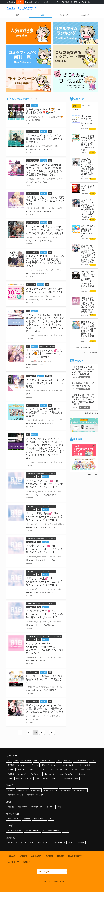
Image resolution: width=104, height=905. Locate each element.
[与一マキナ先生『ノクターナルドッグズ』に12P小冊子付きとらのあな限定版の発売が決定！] (16, 229)
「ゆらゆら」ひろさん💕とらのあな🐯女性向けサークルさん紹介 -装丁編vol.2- (44, 353)
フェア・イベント (47, 761)
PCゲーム (11, 769)
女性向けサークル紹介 (67, 765)
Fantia (10, 778)
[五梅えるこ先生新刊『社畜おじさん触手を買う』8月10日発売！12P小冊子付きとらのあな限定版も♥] (76, 325)
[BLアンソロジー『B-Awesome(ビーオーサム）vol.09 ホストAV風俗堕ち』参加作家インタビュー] (16, 643)
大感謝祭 (11, 774)
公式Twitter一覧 (59, 842)
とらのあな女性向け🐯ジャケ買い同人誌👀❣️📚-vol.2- (44, 111)
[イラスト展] (75, 56)
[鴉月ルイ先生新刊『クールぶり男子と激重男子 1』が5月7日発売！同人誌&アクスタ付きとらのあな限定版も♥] (76, 248)
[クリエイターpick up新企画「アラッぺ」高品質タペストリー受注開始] (16, 383)
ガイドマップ (13, 862)
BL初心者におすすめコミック (58, 769)
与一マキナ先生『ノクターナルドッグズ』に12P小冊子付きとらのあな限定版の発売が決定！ (45, 230)
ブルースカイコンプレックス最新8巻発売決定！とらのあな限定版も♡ (44, 138)
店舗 (30, 2)
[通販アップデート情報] (28, 80)
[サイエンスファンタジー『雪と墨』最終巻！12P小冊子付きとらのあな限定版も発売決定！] (16, 708)
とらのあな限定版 (80, 761)
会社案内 (23, 856)
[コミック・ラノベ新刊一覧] (28, 56)
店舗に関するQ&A (37, 807)
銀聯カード (62, 807)
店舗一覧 (11, 807)
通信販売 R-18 (22, 790)
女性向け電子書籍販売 (15, 795)
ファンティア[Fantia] (32, 830)
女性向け (40, 15)
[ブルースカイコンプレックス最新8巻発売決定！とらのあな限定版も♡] (16, 138)
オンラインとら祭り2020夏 (81, 769)
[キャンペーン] (75, 80)
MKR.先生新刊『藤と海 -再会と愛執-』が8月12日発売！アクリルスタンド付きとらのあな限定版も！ (88, 279)
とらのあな (11, 2)
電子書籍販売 (65, 790)
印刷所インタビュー (42, 778)
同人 (9, 761)
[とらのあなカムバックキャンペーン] (76, 188)
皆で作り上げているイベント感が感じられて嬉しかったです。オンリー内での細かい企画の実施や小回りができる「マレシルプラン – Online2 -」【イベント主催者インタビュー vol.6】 (45, 448)
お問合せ (26, 862)
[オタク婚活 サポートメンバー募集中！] (84, 455)
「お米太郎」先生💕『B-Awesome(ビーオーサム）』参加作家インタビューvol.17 (44, 549)
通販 (26, 2)
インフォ (20, 2)
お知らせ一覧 (12, 842)
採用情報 (49, 856)
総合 (17, 15)
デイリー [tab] (76, 106)
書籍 (16, 761)
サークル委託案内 (14, 819)
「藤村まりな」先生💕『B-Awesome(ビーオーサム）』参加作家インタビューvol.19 (44, 484)
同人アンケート (36, 774)
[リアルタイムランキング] (75, 33)
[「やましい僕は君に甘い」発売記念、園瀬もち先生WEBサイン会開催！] (16, 200)
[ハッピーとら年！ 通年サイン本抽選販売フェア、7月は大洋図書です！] (16, 412)
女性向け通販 (35, 790)
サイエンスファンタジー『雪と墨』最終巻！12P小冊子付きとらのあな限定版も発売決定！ (45, 708)
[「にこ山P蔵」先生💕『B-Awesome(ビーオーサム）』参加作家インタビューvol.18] (16, 513)
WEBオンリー (54, 2)
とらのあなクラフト (14, 830)
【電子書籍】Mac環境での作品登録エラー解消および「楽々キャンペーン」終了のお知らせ (83, 370)
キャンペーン (22, 765)
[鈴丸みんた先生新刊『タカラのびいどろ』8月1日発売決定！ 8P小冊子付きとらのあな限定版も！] (16, 259)
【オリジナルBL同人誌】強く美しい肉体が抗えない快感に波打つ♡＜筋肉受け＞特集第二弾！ (87, 305)
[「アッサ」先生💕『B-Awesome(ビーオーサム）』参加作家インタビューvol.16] (16, 578)
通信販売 (67, 761)
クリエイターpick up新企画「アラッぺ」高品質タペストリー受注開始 (45, 383)
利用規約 (60, 856)
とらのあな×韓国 (84, 765)
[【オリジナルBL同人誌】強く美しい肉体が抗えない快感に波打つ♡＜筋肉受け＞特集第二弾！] (76, 301)
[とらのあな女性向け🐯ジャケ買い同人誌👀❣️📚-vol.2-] (16, 112)
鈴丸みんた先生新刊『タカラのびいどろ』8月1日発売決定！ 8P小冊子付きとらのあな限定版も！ (45, 261)
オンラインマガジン (27, 842)
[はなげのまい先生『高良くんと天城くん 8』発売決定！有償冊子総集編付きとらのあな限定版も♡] (76, 162)
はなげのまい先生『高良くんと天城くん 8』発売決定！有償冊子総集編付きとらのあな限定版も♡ (88, 167)
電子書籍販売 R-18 (79, 790)
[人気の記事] (28, 33)
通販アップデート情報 (23, 778)
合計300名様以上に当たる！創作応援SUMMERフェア (88, 231)
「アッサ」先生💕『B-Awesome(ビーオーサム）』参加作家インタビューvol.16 (44, 581)
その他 (92, 761)
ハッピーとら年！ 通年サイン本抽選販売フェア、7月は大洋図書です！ (44, 412)
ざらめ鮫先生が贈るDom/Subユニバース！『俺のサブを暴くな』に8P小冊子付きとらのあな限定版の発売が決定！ (44, 169)
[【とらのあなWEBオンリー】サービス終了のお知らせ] (76, 119)
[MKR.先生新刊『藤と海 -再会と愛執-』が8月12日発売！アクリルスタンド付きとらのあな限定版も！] (76, 274)
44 (35, 732)
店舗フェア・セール (49, 765)
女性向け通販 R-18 (50, 790)
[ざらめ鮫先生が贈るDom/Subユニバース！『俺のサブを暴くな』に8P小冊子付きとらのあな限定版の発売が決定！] (16, 167)
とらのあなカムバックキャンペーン (87, 188)
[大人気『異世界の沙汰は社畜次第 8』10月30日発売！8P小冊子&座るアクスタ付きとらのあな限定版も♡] (76, 203)
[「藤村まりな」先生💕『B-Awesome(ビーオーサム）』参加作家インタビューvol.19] (16, 480)
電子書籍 (74, 2)
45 (42, 732)
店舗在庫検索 (22, 807)
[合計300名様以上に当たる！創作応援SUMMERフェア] (76, 229)
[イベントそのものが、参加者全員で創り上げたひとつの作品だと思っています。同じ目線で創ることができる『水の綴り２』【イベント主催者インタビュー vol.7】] (16, 318)
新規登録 (27, 819)
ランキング (63, 15)
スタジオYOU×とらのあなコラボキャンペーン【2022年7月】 (44, 290)
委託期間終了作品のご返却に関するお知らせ (83, 384)
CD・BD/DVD (26, 761)
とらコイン (38, 2)
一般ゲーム (22, 769)
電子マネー (50, 807)
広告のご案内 (36, 856)
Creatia (54, 778)
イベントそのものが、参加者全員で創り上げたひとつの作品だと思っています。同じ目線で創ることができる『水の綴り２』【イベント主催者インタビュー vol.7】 (45, 322)
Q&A (51, 819)
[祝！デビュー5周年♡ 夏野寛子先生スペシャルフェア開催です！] (16, 679)
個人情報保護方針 (75, 856)
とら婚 (46, 2)
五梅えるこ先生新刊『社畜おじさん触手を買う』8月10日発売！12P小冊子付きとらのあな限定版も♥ (88, 329)
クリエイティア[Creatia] (51, 830)
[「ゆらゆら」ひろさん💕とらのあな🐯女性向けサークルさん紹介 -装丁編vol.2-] (16, 353)
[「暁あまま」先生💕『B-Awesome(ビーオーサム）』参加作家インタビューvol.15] (16, 610)
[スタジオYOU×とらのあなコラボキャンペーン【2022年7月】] (16, 291)
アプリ (41, 769)
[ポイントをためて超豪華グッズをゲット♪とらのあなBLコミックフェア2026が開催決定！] (76, 138)
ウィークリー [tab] (87, 106)
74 (52, 732)
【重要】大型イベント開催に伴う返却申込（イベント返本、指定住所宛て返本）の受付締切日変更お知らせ (83, 399)
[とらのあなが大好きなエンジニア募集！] (84, 469)
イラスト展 (65, 2)
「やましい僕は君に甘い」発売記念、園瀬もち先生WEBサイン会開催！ (45, 200)
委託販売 (11, 856)
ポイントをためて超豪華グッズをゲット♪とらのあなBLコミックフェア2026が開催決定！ (88, 142)
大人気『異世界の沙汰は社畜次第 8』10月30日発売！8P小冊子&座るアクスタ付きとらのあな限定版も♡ (87, 208)
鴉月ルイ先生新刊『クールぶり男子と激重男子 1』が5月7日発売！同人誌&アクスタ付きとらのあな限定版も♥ (88, 253)
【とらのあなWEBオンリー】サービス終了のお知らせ (87, 121)
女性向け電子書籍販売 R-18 (36, 795)
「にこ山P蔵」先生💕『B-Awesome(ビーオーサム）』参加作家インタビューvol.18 (44, 516)
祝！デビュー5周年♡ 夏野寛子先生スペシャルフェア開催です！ (44, 679)
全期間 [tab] (75, 109)
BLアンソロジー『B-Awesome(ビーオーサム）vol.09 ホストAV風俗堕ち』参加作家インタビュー (45, 648)
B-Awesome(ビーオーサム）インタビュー (59, 774)
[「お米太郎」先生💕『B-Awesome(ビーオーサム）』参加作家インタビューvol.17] (16, 545)
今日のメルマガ (82, 774)
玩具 (36, 761)
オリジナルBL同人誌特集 (69, 778)
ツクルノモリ (22, 774)
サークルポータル (85, 2)
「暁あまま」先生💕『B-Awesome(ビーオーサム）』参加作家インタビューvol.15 (44, 614)
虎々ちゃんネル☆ (44, 842)
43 (29, 732)
